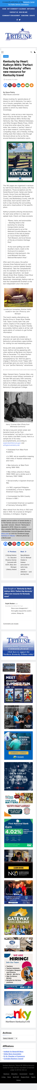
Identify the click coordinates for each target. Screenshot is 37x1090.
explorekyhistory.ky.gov (12, 443)
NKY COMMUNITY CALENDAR (16, 9)
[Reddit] (23, 85)
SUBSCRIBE (25, 15)
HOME (4, 9)
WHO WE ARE (23, 12)
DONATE (32, 15)
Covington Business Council (13, 1059)
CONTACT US (14, 12)
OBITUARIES (31, 9)
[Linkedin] (19, 85)
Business (6, 1074)
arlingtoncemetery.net (11, 445)
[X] (10, 85)
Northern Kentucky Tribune (11, 1065)
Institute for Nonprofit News (13, 1052)
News (9, 1077)
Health (31, 1074)
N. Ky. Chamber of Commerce (14, 1056)
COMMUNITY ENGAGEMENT (11, 15)
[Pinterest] (14, 85)
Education (14, 1074)
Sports (33, 1077)
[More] (32, 85)
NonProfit (16, 1077)
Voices (18, 1080)
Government (23, 1074)
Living (6, 56)
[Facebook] (5, 85)
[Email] (27, 85)
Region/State (25, 1077)
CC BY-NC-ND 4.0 (21, 1070)
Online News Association (12, 1054)
